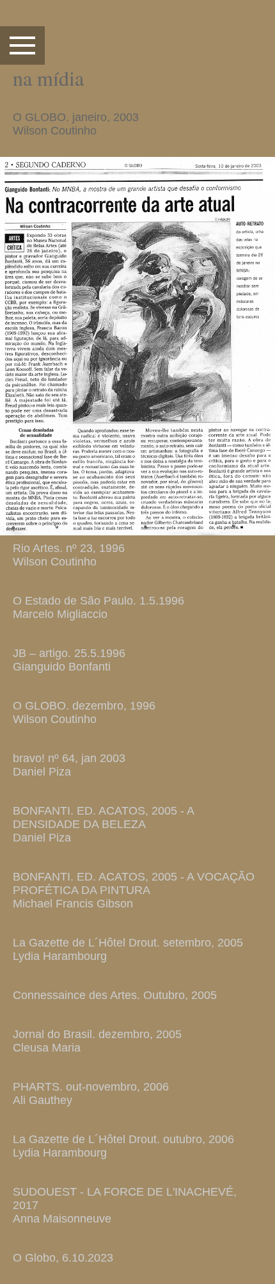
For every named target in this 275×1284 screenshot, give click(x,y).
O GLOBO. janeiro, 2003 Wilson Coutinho (76, 124)
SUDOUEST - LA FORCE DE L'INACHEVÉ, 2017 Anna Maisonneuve (125, 1205)
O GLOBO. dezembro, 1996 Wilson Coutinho (84, 712)
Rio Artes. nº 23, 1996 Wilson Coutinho (69, 555)
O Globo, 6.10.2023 (63, 1257)
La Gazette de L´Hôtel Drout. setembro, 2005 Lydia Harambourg (128, 949)
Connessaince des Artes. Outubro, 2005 (115, 995)
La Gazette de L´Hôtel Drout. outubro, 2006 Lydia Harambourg (123, 1146)
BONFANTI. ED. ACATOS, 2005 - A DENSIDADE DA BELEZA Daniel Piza (103, 824)
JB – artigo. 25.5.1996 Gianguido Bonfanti (69, 660)
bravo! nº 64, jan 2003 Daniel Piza (69, 765)
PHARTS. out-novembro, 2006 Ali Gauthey (91, 1093)
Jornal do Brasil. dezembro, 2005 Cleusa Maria (97, 1041)
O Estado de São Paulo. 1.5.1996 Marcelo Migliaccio (98, 607)
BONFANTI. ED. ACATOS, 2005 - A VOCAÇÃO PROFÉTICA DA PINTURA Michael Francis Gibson (134, 890)
